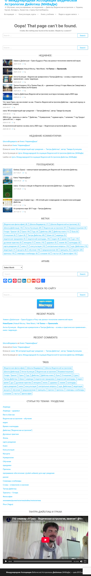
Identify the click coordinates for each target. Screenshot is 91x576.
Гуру (35, 231)
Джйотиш (45, 231)
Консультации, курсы (27, 14)
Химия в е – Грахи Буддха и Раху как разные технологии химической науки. (47, 60)
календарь (74, 242)
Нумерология (8, 457)
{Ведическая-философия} (15, 224)
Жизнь (5, 438)
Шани (50, 235)
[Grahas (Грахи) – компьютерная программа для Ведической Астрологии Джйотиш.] (7, 171)
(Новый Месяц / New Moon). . (40, 68)
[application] (45, 540)
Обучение (7, 461)
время (66, 239)
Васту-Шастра (9, 414)
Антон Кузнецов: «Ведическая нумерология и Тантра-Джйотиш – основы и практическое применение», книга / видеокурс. (48, 77)
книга (24, 246)
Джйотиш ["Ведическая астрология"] (17, 430)
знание (63, 242)
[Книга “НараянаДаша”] (7, 180)
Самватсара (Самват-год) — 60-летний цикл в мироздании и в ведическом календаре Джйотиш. (47, 201)
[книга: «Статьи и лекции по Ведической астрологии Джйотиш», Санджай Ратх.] (7, 191)
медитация (9, 250)
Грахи (26, 231)
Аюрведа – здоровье (11, 410)
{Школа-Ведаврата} (39, 224)
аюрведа (61, 235)
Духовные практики (11, 434)
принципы (65, 250)
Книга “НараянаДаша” (29, 141)
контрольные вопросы (58, 246)
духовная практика (13, 242)
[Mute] (81, 561)
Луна (74, 231)
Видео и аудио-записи (68, 14)
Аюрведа (6, 406)
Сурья (21, 235)
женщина (29, 242)
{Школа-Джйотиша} (13, 228)
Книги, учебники (47, 14)
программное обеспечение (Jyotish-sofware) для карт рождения (28, 473)
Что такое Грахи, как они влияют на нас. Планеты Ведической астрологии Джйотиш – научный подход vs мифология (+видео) (44, 103)
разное (5, 477)
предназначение (50, 250)
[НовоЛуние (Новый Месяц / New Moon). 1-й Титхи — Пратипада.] (7, 71)
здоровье (51, 242)
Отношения (10, 235)
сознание (45, 253)
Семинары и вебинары (12, 481)
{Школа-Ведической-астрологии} (65, 224)
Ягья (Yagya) (8, 504)
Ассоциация (9, 14)
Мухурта (6, 453)
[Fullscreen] (85, 561)
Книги (5, 445)
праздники (7, 465)
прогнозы (9, 253)
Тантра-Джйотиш (36, 235)
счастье (56, 253)
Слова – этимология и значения (16, 484)
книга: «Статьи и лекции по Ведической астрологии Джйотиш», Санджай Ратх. (44, 185)
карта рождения (11, 246)
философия (70, 253)
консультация (37, 246)
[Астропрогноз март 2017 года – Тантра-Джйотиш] (7, 209)
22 (24, 181)
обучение (34, 250)
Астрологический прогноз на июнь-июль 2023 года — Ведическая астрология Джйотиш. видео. (40, 125)
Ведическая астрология (55, 228)
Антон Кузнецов (33, 228)
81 (24, 173)
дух (75, 239)
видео (55, 239)
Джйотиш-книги (61, 231)
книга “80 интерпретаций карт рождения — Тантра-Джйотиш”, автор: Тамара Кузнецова (37, 110)
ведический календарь (39, 239)
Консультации (8, 449)
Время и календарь (11, 426)
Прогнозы (7, 469)
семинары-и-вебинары (27, 253)
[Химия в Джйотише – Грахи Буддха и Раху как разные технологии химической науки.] (7, 63)
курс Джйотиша (79, 246)
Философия (7, 496)
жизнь (40, 242)
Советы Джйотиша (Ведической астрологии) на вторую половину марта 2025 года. (46, 94)
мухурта (22, 250)
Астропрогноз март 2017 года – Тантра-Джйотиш (32, 208)
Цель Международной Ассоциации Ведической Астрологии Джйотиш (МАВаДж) (51, 153)
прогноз (78, 250)
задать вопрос (45, 303)
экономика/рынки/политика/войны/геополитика (22, 500)
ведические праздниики (15, 239)
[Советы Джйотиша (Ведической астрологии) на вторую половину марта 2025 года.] (7, 96)
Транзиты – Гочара (10, 492)
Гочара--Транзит (11, 231)
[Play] (6, 561)
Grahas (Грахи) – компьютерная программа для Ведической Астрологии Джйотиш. (46, 169)
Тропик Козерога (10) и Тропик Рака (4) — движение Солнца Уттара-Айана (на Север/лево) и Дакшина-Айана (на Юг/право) (50, 86)
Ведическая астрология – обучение (17, 418)
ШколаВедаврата (10, 141)
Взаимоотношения (77, 228)
